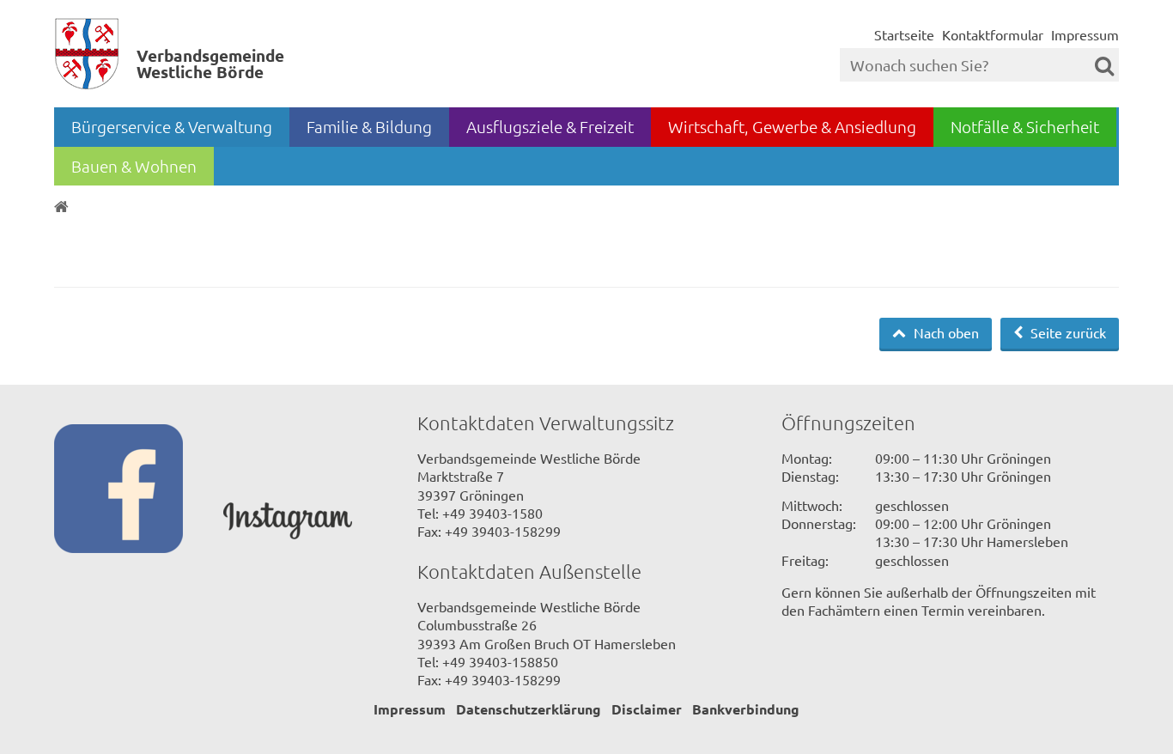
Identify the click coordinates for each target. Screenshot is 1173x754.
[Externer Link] (138, 490)
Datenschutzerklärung (528, 709)
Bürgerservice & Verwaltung (171, 126)
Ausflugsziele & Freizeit (550, 126)
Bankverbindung (745, 709)
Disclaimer (646, 709)
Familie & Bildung (369, 126)
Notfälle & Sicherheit (1025, 126)
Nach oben (944, 332)
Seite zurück (1066, 332)
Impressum (1085, 34)
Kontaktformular (992, 34)
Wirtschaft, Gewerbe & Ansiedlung (792, 126)
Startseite (904, 34)
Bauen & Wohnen (134, 165)
